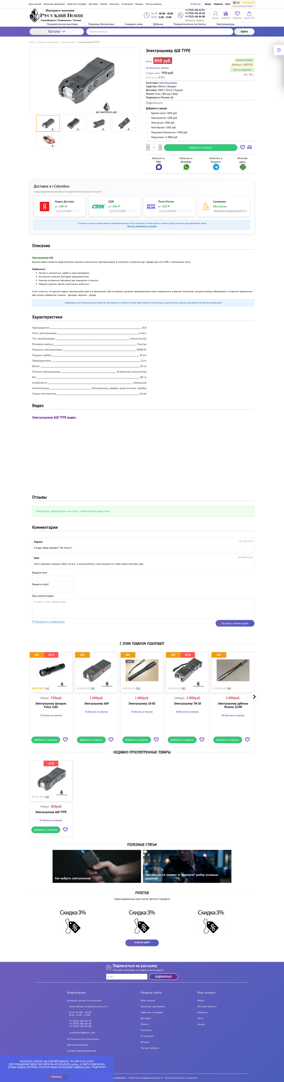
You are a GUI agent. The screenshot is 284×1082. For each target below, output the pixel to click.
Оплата (145, 1024)
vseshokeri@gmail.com (82, 1032)
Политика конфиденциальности (146, 1078)
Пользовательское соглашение (181, 1078)
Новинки (218, 4)
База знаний (148, 1000)
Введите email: (40, 584)
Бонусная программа (153, 1006)
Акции (208, 4)
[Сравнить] (249, 148)
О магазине (147, 1036)
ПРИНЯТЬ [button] (56, 1077)
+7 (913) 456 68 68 (80, 1023)
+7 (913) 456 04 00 (80, 1026)
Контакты (146, 1030)
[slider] (152, 77)
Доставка (146, 1018)
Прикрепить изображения (49, 621)
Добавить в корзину (200, 147)
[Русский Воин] (57, 15)
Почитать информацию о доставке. (142, 226)
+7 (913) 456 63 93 (80, 1021)
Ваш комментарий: (43, 595)
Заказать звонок (194, 20)
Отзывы (145, 1042)
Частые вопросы (150, 1048)
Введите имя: (39, 572)
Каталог (54, 31)
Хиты (227, 4)
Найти (244, 31)
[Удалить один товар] (148, 147)
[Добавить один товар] (160, 147)
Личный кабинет (207, 1006)
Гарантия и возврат (152, 1012)
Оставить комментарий (235, 623)
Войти (201, 1000)
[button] (242, 148)
